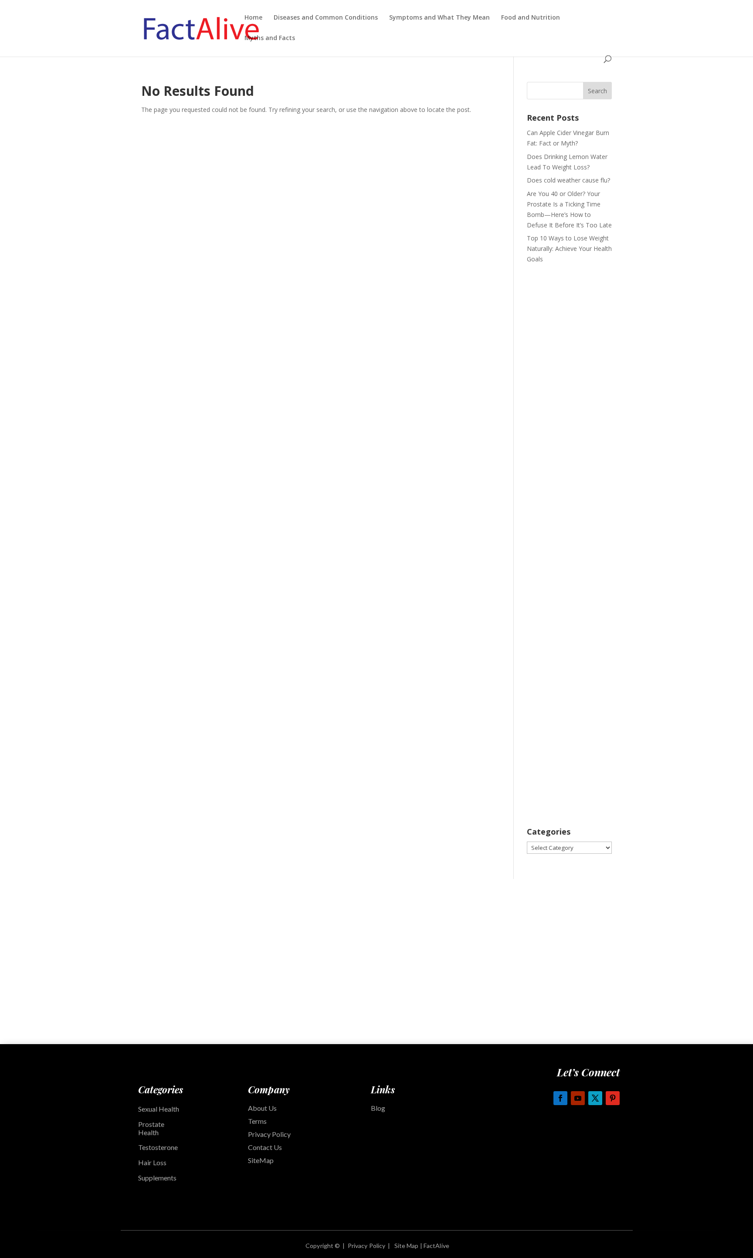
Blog (378, 1108)
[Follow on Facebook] (560, 1098)
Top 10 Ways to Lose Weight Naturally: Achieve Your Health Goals (569, 248)
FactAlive (435, 1245)
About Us (262, 1108)
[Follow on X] (595, 1098)
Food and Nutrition (530, 17)
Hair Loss (152, 1162)
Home (253, 17)
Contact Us (265, 1147)
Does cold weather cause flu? (568, 180)
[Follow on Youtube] (578, 1098)
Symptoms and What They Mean (439, 17)
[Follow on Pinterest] (613, 1098)
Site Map (406, 1245)
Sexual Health (158, 1109)
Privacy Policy (269, 1134)
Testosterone (158, 1147)
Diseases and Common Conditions (326, 17)
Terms (257, 1121)
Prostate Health (151, 1128)
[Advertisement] (569, 408)
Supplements (158, 1177)
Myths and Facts (269, 38)
